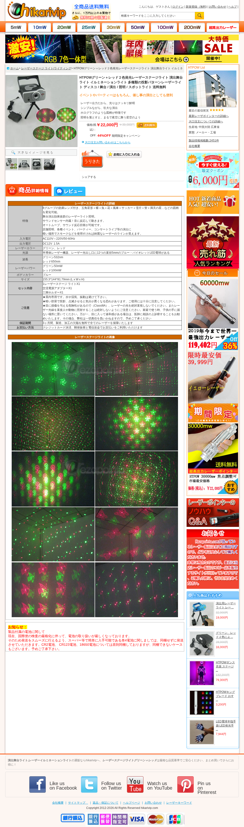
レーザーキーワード (179, 802)
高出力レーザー (220, 27)
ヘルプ (232, 6)
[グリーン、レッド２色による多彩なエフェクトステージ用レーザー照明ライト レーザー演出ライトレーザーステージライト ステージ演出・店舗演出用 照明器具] (201, 655)
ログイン (178, 6)
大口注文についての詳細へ (206, 121)
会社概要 (194, 146)
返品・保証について (105, 802)
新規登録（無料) (196, 6)
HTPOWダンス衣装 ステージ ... (225, 666)
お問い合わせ (217, 6)
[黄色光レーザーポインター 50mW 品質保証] (213, 386)
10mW (39, 27)
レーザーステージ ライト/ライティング (46, 68)
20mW (64, 27)
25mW (88, 27)
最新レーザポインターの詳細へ (209, 116)
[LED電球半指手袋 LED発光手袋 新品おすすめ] (201, 743)
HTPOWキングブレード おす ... (225, 695)
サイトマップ (78, 802)
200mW (191, 27)
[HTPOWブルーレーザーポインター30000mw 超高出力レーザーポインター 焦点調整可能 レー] (213, 459)
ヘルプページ (131, 802)
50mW (137, 27)
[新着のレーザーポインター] (213, 213)
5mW (16, 27)
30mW (113, 27)
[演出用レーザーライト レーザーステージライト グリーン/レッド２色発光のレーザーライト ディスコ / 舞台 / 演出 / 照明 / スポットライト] (201, 625)
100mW (164, 27)
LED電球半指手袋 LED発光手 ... (226, 725)
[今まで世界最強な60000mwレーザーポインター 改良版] (213, 314)
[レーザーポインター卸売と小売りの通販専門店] (37, 19)
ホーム (14, 68)
